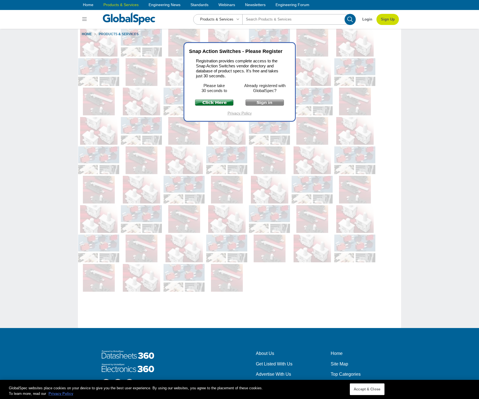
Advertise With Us (273, 374)
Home (88, 4)
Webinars (226, 4)
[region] (239, 389)
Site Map (339, 364)
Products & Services (121, 4)
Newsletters (255, 4)
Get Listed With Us (274, 364)
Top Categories (346, 374)
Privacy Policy (240, 113)
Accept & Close (367, 389)
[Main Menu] (85, 19)
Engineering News (164, 4)
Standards (199, 4)
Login (367, 19)
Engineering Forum (292, 4)
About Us (265, 353)
